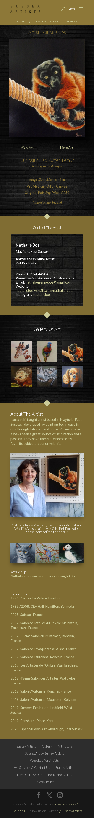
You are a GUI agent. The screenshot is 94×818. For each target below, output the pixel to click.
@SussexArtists (70, 811)
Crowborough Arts (61, 576)
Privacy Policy (44, 782)
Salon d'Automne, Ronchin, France (45, 691)
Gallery (47, 746)
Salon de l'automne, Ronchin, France (47, 657)
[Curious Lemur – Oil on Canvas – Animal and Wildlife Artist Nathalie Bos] (72, 351)
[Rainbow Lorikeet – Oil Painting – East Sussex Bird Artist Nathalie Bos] (47, 351)
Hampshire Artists (29, 774)
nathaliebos (42, 294)
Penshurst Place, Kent (37, 721)
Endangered (39, 166)
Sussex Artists (26, 746)
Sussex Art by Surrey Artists (44, 753)
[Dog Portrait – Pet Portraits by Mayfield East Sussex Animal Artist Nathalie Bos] (72, 376)
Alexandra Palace (33, 598)
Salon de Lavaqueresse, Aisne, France (48, 649)
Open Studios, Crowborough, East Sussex (51, 729)
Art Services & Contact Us (32, 767)
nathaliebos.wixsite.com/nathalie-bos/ (45, 290)
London (54, 598)
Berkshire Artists (60, 774)
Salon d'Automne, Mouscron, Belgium (48, 699)
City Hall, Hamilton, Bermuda (52, 606)
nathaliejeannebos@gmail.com (48, 282)
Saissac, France (31, 614)
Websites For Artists (44, 760)
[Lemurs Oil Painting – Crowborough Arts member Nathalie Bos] (47, 376)
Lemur (68, 160)
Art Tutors (65, 746)
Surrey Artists (65, 767)
